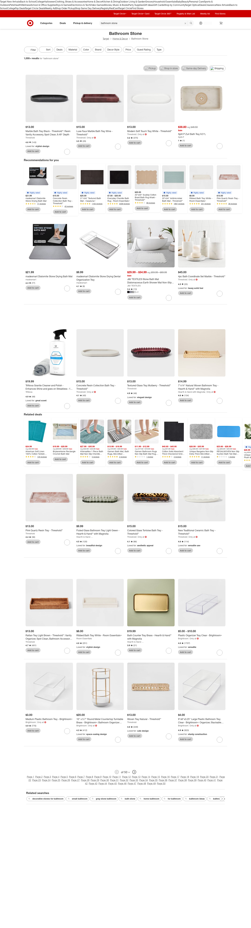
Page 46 (122, 783)
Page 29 (95, 780)
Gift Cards (158, 4)
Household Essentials (165, 1)
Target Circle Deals (35, 8)
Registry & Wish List (186, 13)
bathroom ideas (197, 798)
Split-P (181, 137)
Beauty (185, 1)
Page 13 (136, 776)
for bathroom (174, 798)
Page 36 (163, 780)
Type (159, 49)
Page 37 (172, 780)
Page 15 (155, 776)
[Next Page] (224, 50)
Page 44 (102, 783)
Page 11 (116, 776)
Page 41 (211, 780)
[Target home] (30, 23)
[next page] (134, 772)
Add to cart (33, 151)
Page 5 (64, 776)
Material (73, 49)
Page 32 (124, 780)
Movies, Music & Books (116, 4)
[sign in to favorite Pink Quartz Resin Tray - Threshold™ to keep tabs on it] (67, 542)
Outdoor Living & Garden (132, 1)
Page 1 (30, 776)
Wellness (26, 4)
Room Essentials (84, 638)
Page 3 (47, 776)
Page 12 (126, 776)
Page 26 (65, 780)
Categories (46, 23)
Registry (105, 8)
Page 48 (141, 783)
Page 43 (93, 783)
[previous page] (116, 772)
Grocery (149, 1)
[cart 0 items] (221, 23)
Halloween (49, 1)
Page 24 (46, 780)
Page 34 (143, 780)
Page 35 (153, 780)
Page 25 (56, 780)
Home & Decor (94, 1)
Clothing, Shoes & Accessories (71, 1)
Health (17, 4)
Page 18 (185, 776)
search (191, 23)
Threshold (30, 137)
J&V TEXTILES (134, 285)
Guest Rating (144, 49)
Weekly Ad (50, 8)
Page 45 (112, 783)
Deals (202, 4)
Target (106, 38)
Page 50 (161, 783)
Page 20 (204, 776)
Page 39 (192, 780)
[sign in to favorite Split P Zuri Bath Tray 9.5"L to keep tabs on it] (220, 146)
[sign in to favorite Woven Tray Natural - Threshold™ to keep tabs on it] (169, 736)
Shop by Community (174, 4)
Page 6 (72, 776)
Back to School (28, 1)
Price (128, 49)
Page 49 (151, 783)
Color (86, 49)
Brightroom (183, 638)
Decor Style (113, 49)
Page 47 (132, 783)
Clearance (210, 4)
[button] (33, 192)
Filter (33, 49)
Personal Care (196, 1)
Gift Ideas (148, 4)
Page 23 (36, 780)
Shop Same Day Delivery (88, 8)
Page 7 (81, 776)
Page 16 (165, 776)
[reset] (185, 23)
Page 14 (146, 776)
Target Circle (125, 8)
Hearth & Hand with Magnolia (191, 392)
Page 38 (182, 780)
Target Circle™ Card (140, 13)
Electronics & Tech (80, 4)
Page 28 (85, 780)
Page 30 (104, 780)
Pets (12, 4)
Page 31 (114, 780)
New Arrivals (222, 4)
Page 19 (194, 776)
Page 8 (89, 776)
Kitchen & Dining (111, 1)
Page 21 (214, 776)
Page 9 (98, 776)
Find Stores (138, 8)
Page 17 (175, 776)
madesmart (31, 279)
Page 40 (202, 780)
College (40, 1)
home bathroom (151, 798)
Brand (98, 49)
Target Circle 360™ (163, 13)
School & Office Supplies (43, 4)
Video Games (97, 4)
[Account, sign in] (206, 23)
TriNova (29, 392)
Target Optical (192, 4)
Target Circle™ (119, 13)
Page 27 (75, 780)
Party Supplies (135, 4)
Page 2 (39, 776)
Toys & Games (63, 4)
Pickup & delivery (82, 23)
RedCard (114, 8)
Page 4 (55, 776)
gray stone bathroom (106, 798)
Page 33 (134, 780)
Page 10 (107, 776)
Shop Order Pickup (65, 8)
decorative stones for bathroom (47, 798)
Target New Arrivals (10, 1)
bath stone (130, 798)
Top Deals (20, 8)
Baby (179, 1)
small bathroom (79, 798)
